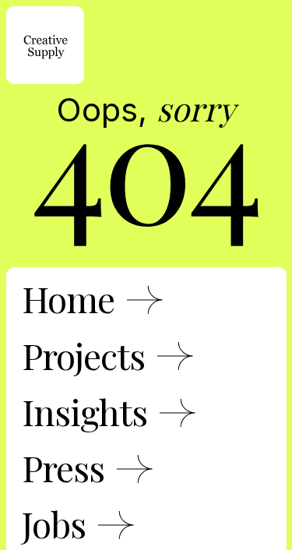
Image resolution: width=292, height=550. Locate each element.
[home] (45, 45)
